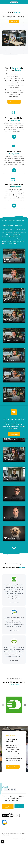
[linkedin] (8, 789)
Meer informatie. (14, 428)
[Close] (26, 408)
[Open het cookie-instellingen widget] (2, 841)
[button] (3, 38)
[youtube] (5, 789)
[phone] (15, 789)
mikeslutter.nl (5, 835)
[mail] (12, 789)
